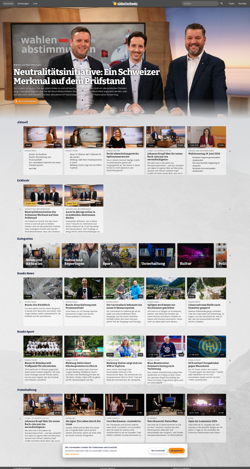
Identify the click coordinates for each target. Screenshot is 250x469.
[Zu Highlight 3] (125, 110)
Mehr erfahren (72, 454)
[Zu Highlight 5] (129, 110)
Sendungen (23, 3)
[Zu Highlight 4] (127, 110)
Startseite (8, 3)
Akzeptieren (176, 450)
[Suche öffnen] (221, 3)
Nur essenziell (158, 450)
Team (231, 3)
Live (35, 3)
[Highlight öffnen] (125, 63)
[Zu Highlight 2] (122, 110)
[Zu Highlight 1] (120, 110)
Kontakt (242, 3)
